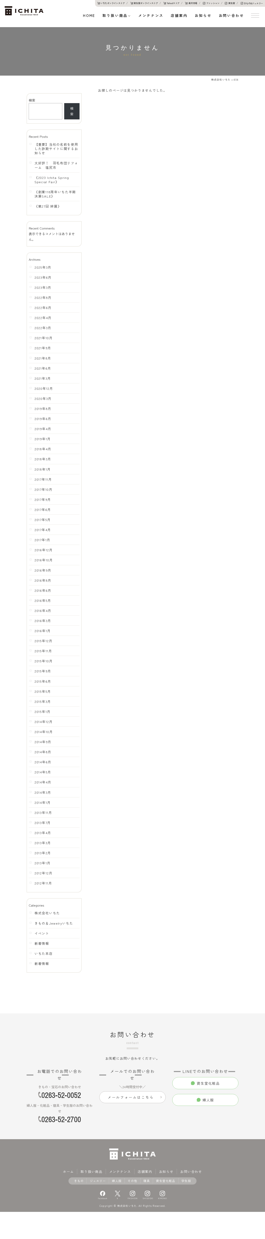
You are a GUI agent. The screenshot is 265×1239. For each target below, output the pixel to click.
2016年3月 (43, 621)
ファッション (212, 3)
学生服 (186, 1181)
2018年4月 (43, 449)
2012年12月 (44, 873)
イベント (42, 933)
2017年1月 (42, 540)
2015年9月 (43, 671)
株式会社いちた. (127, 1206)
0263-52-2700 (61, 1119)
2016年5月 (43, 600)
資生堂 (231, 3)
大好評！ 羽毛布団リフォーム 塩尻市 (56, 165)
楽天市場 (192, 3)
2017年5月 (43, 520)
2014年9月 (43, 742)
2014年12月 (44, 722)
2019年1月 (43, 439)
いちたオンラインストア (112, 3)
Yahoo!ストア (173, 3)
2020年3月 (43, 398)
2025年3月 (43, 267)
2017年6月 (43, 509)
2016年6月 (43, 590)
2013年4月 (43, 833)
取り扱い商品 (115, 15)
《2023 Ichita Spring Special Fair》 (52, 179)
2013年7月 (43, 823)
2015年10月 (44, 661)
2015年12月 (44, 641)
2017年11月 (43, 479)
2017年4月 (43, 530)
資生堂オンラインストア (146, 3)
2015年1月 (43, 711)
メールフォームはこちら (131, 1097)
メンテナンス (151, 15)
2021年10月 (44, 338)
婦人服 (117, 1181)
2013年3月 (43, 843)
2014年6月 (43, 762)
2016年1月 (43, 631)
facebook (102, 1198)
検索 (32, 100)
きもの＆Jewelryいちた (54, 923)
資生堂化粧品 (165, 1181)
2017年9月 (43, 499)
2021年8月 (43, 358)
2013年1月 (43, 863)
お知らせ (203, 15)
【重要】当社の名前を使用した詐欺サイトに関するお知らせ (56, 148)
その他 (132, 1181)
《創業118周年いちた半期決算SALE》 (55, 194)
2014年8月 (43, 752)
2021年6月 (43, 368)
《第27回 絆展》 (48, 206)
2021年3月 (43, 378)
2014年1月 (43, 802)
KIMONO (162, 1198)
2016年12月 (44, 550)
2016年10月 (44, 560)
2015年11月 (43, 651)
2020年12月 (44, 388)
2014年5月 (43, 772)
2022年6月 (43, 307)
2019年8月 (43, 408)
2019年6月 (43, 419)
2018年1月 (43, 469)
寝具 (146, 1181)
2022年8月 (43, 297)
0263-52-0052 (61, 1095)
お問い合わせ (231, 15)
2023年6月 (43, 277)
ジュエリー (98, 1181)
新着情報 (42, 943)
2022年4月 (43, 318)
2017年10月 (44, 489)
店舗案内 (179, 15)
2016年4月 (43, 610)
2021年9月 (43, 348)
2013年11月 (43, 812)
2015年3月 (43, 701)
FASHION (132, 1198)
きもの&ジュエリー (253, 3)
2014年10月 (44, 732)
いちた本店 (44, 953)
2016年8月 (43, 580)
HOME (89, 15)
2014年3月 (43, 792)
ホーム (68, 1171)
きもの (79, 1181)
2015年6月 (43, 681)
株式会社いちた (47, 913)
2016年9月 (43, 570)
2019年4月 (43, 429)
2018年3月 (43, 459)
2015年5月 (43, 691)
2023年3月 (43, 287)
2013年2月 (43, 853)
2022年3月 (43, 328)
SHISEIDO (147, 1198)
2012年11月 (43, 883)
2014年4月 (43, 782)
